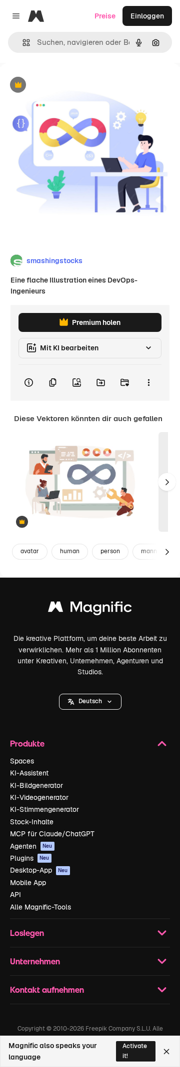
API (15, 894)
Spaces (22, 761)
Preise (105, 15)
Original (64, 85)
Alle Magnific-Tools (40, 907)
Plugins (30, 858)
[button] (90, 702)
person (110, 551)
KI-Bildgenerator (36, 785)
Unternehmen (35, 961)
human (70, 551)
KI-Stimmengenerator (44, 809)
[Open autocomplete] (22, 42)
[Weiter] (167, 482)
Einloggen (147, 15)
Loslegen (27, 932)
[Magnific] (90, 609)
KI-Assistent (29, 772)
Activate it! (134, 1051)
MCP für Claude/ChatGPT (52, 833)
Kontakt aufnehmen (47, 989)
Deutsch (90, 701)
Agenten (31, 846)
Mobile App (28, 882)
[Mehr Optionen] (148, 383)
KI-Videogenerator (39, 797)
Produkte (27, 743)
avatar (29, 551)
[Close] (167, 1052)
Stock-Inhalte (32, 821)
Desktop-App (39, 870)
